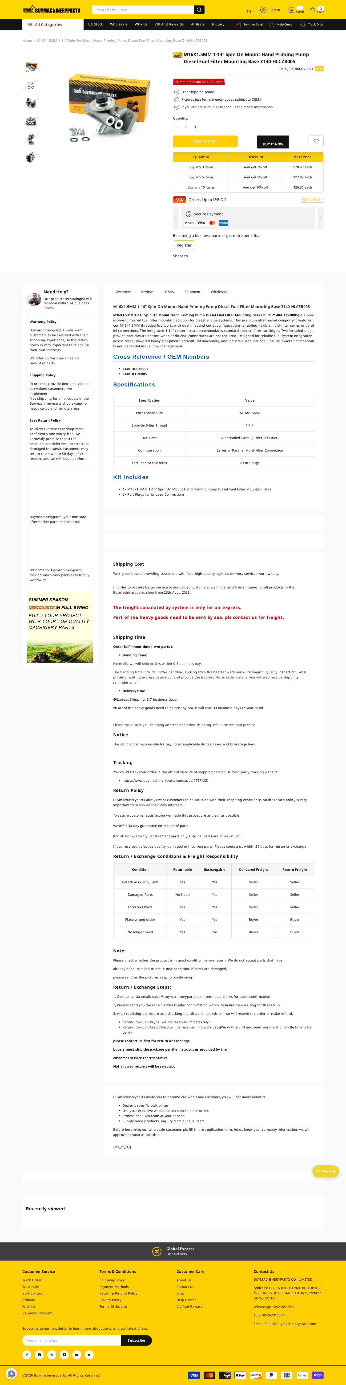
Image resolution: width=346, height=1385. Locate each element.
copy (319, 69)
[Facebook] (26, 1354)
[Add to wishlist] (316, 141)
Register (184, 245)
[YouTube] (76, 1354)
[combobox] (143, 9)
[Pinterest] (51, 1354)
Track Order (316, 24)
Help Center (285, 24)
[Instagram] (39, 1354)
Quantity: (180, 118)
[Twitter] (89, 1354)
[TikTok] (64, 1354)
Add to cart (205, 141)
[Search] (148, 9)
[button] (273, 142)
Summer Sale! (253, 24)
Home (27, 40)
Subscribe (136, 1340)
